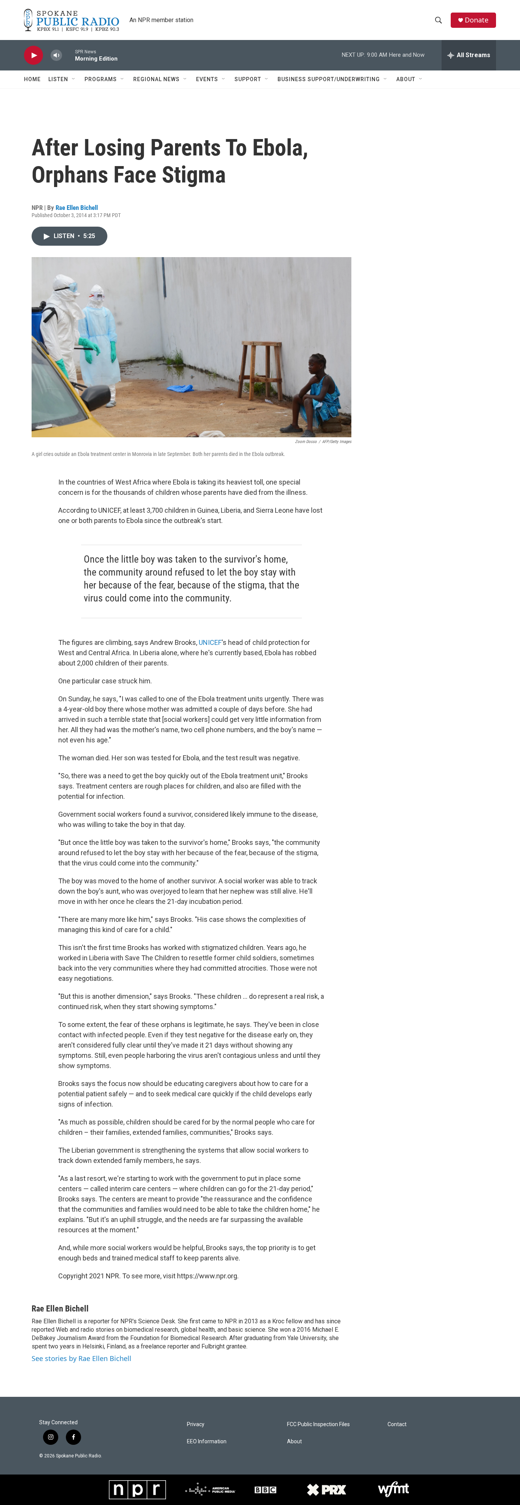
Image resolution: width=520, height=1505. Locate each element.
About (405, 79)
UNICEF (210, 642)
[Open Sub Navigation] (74, 79)
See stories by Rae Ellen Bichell (81, 1358)
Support (247, 79)
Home (32, 79)
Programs (101, 79)
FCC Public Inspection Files (318, 1424)
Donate (476, 20)
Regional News (156, 79)
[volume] (56, 55)
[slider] (68, 55)
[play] (33, 55)
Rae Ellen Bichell (77, 207)
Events (207, 79)
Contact (397, 1424)
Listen (58, 79)
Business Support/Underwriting (329, 79)
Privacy (195, 1424)
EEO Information (207, 1441)
